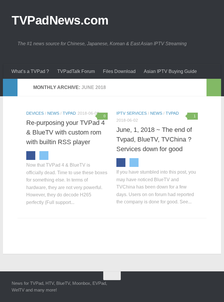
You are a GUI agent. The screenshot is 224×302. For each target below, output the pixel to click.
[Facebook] (30, 155)
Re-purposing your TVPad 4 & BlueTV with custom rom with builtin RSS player (65, 132)
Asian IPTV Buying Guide (170, 71)
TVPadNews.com (60, 20)
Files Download (119, 71)
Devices (35, 113)
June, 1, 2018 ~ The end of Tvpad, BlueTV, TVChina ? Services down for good (154, 139)
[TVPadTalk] (198, 287)
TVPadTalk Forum (76, 71)
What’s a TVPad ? (30, 71)
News (53, 113)
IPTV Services (131, 113)
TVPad (69, 113)
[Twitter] (43, 155)
